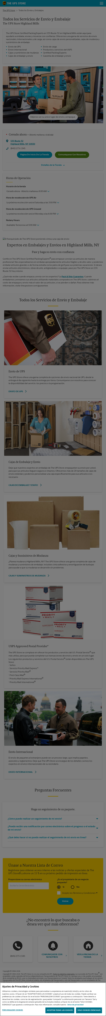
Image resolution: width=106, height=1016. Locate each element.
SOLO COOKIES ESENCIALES (89, 1010)
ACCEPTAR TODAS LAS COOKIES (60, 1010)
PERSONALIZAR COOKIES (12, 1010)
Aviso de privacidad (75, 1005)
